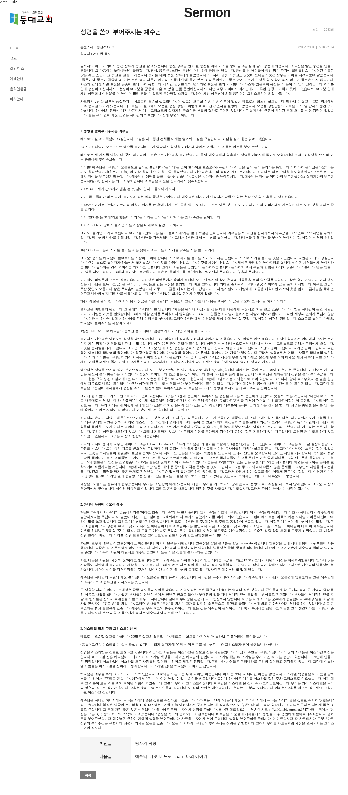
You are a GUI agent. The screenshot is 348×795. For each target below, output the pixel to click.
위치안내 (16, 99)
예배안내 (16, 79)
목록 (88, 775)
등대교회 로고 (33, 18)
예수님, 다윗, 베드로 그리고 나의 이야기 (171, 756)
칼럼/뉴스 (17, 68)
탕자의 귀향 (145, 743)
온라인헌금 (18, 89)
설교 (13, 58)
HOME (15, 48)
